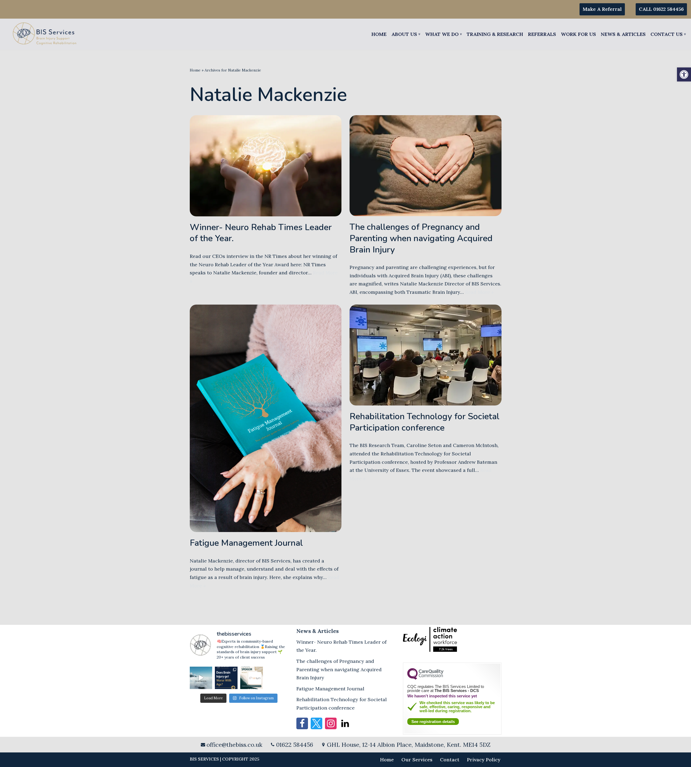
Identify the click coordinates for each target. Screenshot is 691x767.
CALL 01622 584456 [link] (661, 9)
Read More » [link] (479, 292)
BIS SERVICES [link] (204, 759)
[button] (419, 34)
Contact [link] (449, 759)
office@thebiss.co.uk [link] (234, 744)
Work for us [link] (578, 34)
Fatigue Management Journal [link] (246, 543)
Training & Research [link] (495, 34)
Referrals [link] (542, 34)
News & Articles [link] (623, 34)
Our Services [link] (416, 759)
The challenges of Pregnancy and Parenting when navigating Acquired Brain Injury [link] (421, 238)
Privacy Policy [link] (483, 759)
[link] (684, 74)
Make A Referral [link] (602, 9)
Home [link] (379, 34)
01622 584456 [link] (294, 744)
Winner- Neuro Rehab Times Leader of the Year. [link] (261, 232)
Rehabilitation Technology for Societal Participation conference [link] (424, 422)
